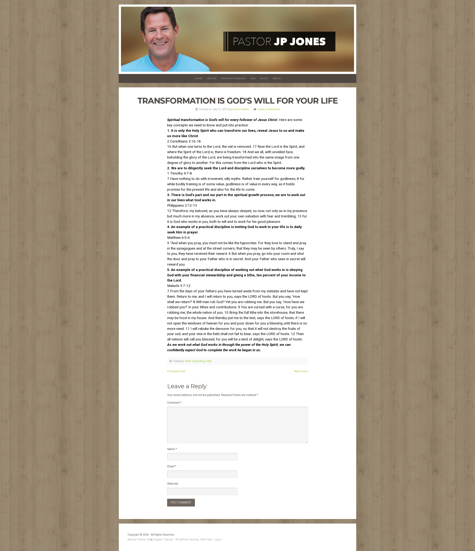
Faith (209, 361)
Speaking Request (233, 78)
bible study (191, 361)
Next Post (300, 371)
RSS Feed (206, 539)
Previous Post (177, 371)
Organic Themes (163, 539)
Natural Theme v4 (138, 539)
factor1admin (240, 109)
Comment (174, 402)
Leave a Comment (269, 109)
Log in (217, 539)
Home (198, 78)
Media (277, 78)
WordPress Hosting (187, 539)
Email (171, 466)
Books (212, 78)
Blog (264, 78)
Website (172, 483)
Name (172, 449)
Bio (253, 78)
